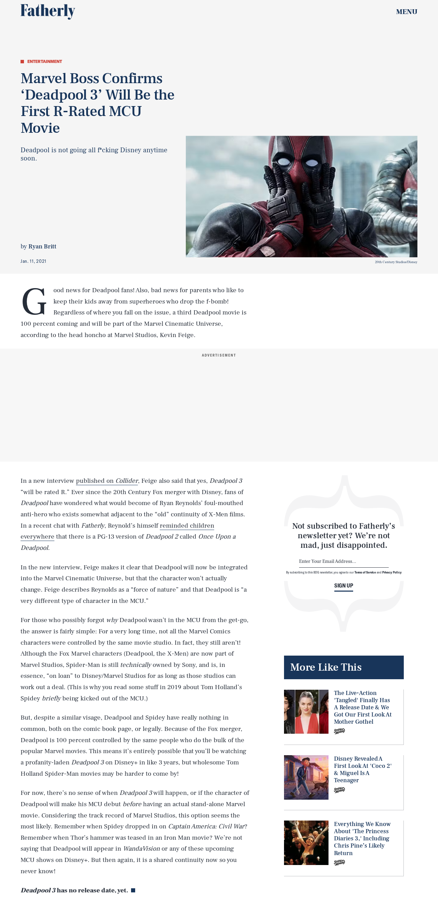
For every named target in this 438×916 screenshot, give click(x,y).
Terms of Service (365, 572)
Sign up (343, 585)
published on (107, 481)
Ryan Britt (42, 246)
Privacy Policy (392, 572)
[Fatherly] (48, 12)
